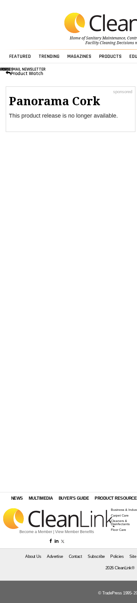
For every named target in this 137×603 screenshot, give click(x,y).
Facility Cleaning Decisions (109, 43)
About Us (33, 556)
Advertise (55, 556)
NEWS (17, 498)
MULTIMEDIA (41, 498)
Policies (117, 556)
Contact (75, 556)
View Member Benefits (74, 532)
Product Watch (27, 73)
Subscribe (96, 556)
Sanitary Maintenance (105, 38)
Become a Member (35, 532)
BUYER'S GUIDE (74, 498)
